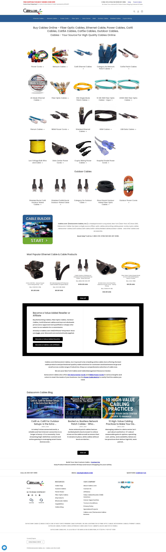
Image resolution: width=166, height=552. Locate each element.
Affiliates (87, 492)
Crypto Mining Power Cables (83, 162)
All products (59, 498)
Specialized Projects (91, 509)
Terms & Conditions (91, 503)
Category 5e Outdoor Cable (83, 201)
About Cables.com (90, 486)
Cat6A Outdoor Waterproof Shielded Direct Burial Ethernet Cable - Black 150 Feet (83, 277)
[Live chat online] (4, 547)
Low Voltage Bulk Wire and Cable (38, 162)
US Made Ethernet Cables (37, 99)
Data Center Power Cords (60, 162)
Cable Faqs (59, 486)
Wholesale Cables (61, 501)
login (38, 333)
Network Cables (59, 67)
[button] (134, 11)
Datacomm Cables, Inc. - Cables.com (42, 548)
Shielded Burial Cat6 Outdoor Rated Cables (37, 202)
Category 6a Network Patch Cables (105, 68)
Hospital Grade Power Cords (106, 162)
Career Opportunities (91, 500)
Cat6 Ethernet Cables (83, 67)
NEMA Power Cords (59, 129)
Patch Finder (59, 492)
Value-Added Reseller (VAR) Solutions (93, 496)
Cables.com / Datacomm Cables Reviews (95, 513)
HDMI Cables (105, 129)
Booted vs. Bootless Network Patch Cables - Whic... (83, 422)
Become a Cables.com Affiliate (47, 345)
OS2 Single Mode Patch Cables (83, 99)
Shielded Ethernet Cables (83, 130)
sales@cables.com (85, 473)
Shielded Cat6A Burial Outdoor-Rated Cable (60, 201)
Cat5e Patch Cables (128, 67)
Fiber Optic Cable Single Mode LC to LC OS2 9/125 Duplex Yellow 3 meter (131, 277)
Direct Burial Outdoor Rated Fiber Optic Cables (105, 202)
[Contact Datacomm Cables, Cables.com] (41, 504)
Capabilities (59, 504)
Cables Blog (59, 507)
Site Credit (57, 548)
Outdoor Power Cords (128, 200)
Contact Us (95, 462)
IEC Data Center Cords (77, 375)
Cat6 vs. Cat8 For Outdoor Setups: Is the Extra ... (45, 422)
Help (129, 2)
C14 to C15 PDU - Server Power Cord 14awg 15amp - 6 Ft (35, 283)
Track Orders (137, 2)
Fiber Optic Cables (59, 98)
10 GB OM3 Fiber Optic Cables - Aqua (106, 99)
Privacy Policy (88, 506)
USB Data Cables (127, 129)
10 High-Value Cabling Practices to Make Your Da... (121, 422)
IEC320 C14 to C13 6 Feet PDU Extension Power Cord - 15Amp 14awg (107, 284)
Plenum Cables (37, 129)
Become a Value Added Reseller (47, 339)
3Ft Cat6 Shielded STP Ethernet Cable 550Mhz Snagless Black (59, 283)
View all (83, 298)
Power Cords (36, 67)
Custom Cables (60, 489)
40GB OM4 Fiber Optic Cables (128, 99)
